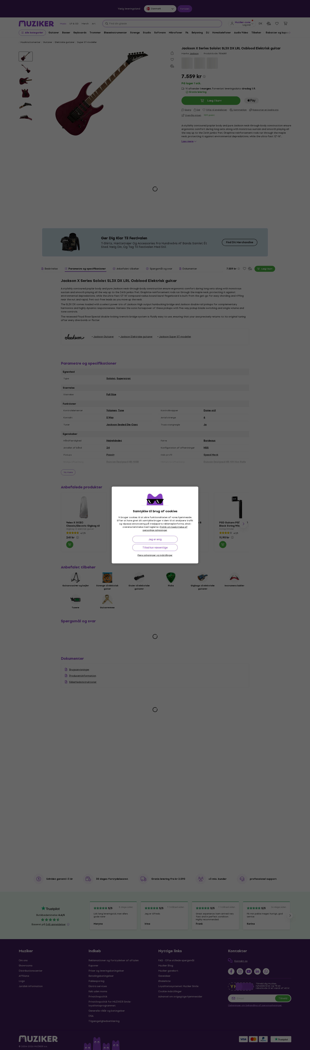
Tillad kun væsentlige (155, 547)
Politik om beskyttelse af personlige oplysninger (165, 528)
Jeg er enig (155, 539)
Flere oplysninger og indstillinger (155, 555)
